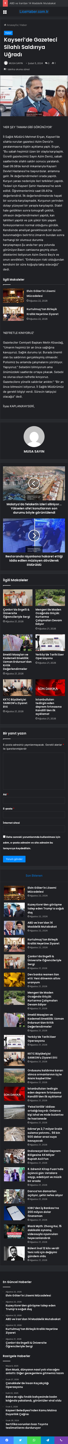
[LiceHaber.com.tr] (34, 11)
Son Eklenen (34, 875)
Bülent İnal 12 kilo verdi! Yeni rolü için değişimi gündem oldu (43, 1252)
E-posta (8, 808)
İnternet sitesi (11, 822)
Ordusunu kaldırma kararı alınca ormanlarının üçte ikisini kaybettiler (45, 1074)
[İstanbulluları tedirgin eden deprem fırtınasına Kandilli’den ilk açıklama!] (50, 687)
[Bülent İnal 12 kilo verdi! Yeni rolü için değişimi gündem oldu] (14, 1253)
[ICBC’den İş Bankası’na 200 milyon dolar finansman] (14, 1213)
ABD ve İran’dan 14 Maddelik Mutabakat (33, 3)
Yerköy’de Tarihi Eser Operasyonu (50, 656)
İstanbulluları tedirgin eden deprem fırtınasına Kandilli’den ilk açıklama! (49, 707)
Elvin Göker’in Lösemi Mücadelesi (42, 890)
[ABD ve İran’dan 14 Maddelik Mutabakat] (14, 928)
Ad (5, 794)
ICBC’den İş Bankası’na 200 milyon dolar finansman (43, 1212)
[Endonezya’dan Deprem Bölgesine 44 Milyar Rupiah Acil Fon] (14, 1156)
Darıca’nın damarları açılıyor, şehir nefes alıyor (45, 1193)
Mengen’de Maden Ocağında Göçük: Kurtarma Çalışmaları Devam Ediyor (49, 617)
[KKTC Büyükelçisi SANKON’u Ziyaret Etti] (17, 687)
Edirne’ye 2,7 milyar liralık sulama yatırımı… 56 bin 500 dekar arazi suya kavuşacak (45, 1135)
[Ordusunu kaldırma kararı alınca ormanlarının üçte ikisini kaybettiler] (14, 1076)
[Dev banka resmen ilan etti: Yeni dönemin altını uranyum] (14, 980)
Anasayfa (12, 24)
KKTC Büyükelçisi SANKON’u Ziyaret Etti (15, 703)
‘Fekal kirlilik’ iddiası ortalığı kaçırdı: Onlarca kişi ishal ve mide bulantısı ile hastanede (45, 1113)
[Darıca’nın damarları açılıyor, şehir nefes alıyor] (14, 1196)
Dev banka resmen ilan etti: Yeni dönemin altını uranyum (44, 978)
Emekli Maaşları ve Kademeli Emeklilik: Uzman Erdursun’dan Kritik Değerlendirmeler (17, 662)
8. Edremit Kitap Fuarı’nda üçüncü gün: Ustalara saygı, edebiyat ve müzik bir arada (45, 1175)
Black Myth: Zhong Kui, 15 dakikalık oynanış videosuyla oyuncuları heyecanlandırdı (45, 1232)
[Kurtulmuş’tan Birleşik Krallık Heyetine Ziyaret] (13, 314)
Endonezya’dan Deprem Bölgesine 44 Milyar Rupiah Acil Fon (44, 1155)
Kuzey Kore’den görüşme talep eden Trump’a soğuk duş (46, 908)
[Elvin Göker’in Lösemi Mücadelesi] (13, 296)
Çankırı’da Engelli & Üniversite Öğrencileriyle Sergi (16, 613)
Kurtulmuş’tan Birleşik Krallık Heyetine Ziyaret (44, 941)
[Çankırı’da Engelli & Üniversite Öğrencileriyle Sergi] (17, 597)
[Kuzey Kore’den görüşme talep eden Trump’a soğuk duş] (14, 910)
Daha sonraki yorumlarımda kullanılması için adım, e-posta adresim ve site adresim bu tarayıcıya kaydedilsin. (31, 842)
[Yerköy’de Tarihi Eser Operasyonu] (50, 642)
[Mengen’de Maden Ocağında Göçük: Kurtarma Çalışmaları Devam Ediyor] (50, 597)
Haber (23, 24)
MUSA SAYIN (16, 63)
